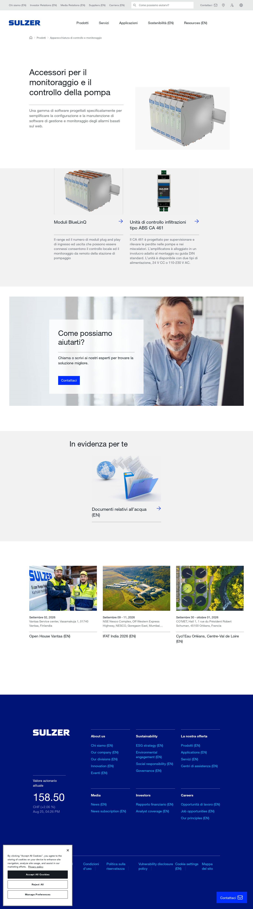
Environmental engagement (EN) (149, 754)
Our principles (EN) (195, 818)
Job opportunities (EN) (197, 811)
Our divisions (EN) (104, 759)
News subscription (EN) (108, 811)
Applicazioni (128, 23)
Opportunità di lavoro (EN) (200, 804)
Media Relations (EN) (73, 5)
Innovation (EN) (102, 766)
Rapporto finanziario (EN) (154, 804)
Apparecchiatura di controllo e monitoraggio (76, 37)
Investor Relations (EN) (43, 5)
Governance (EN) (149, 770)
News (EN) (99, 804)
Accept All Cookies (38, 874)
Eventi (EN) (99, 773)
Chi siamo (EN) (17, 5)
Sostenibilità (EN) (161, 23)
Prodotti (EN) (190, 745)
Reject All (38, 884)
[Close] (68, 850)
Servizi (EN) (189, 759)
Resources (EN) (195, 23)
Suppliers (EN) (97, 5)
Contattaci (69, 380)
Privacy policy (35, 866)
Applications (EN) (194, 752)
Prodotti (82, 23)
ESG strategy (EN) (149, 745)
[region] (37, 875)
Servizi (104, 23)
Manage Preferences (38, 894)
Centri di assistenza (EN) (199, 766)
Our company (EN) (105, 752)
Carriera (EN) (117, 5)
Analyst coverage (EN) (152, 811)
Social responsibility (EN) (154, 764)
